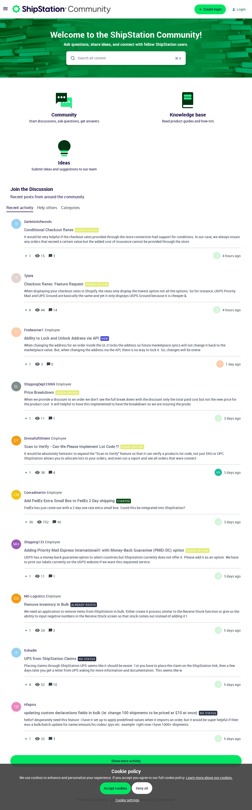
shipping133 (34, 542)
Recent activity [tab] (19, 207)
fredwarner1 (34, 330)
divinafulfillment (37, 438)
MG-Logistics (34, 596)
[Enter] (71, 58)
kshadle (30, 650)
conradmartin (35, 492)
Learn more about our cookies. (209, 777)
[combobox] (126, 58)
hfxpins (30, 704)
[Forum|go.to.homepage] (61, 9)
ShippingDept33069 (39, 384)
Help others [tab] (47, 207)
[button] (126, 800)
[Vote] (26, 256)
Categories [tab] (70, 207)
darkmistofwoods (38, 221)
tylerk (28, 276)
